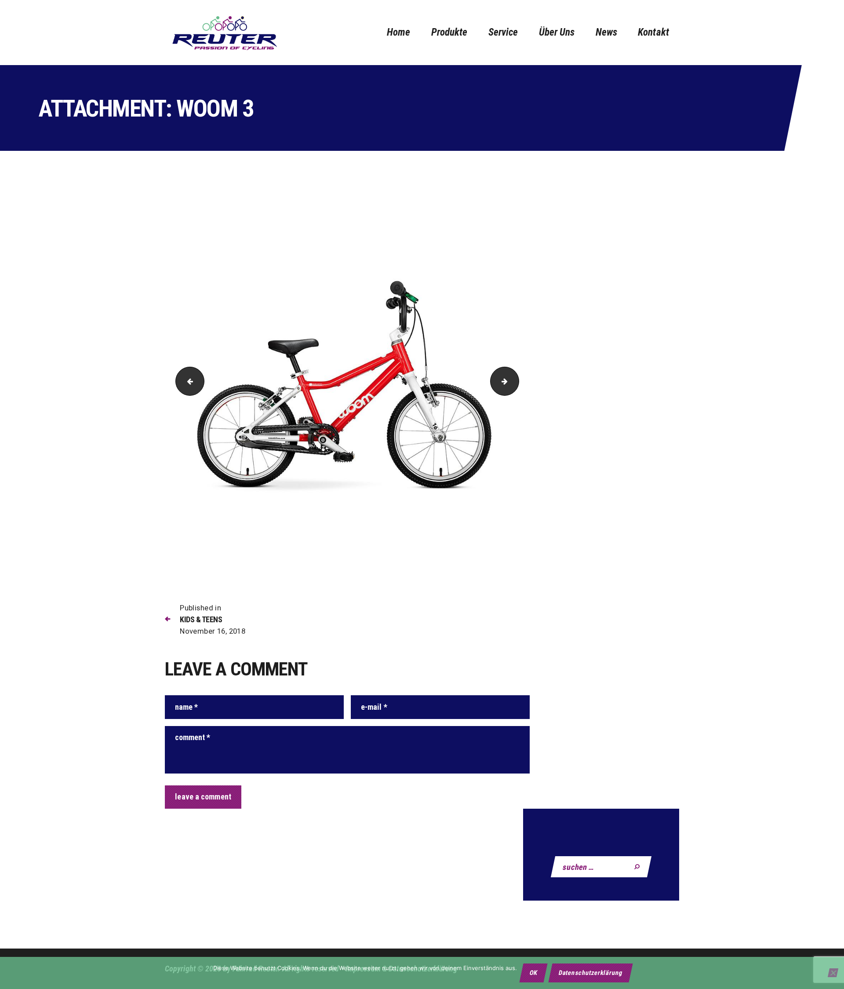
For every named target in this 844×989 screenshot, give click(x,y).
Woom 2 (186, 381)
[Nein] (833, 972)
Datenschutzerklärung (590, 973)
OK (533, 973)
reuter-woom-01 (515, 381)
